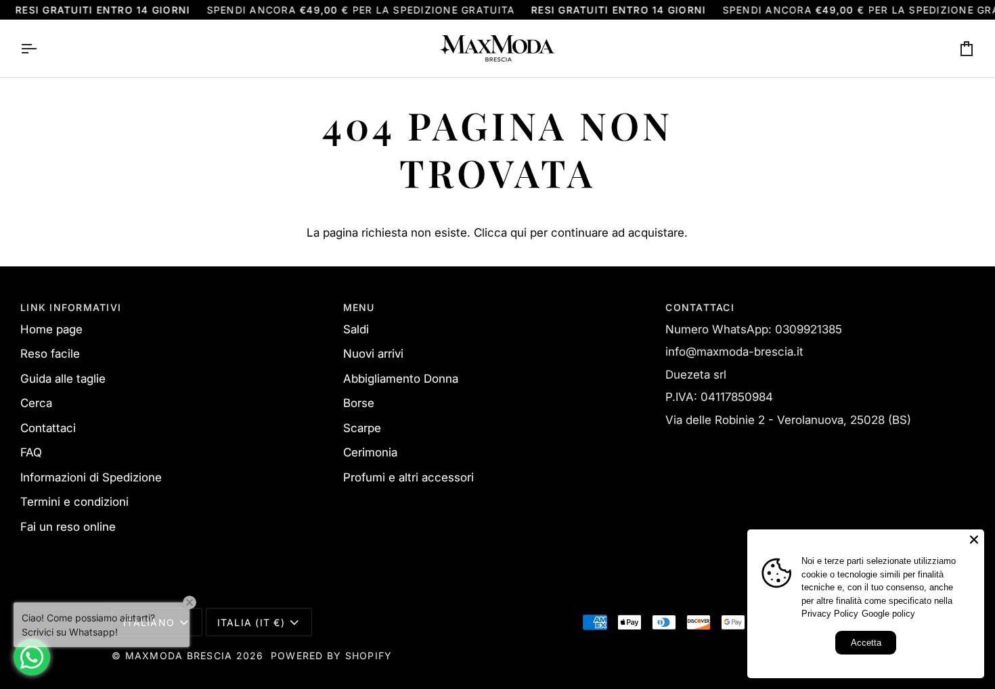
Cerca (36, 403)
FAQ (31, 452)
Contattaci (48, 428)
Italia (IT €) (251, 622)
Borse (358, 403)
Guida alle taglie (63, 378)
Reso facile (50, 353)
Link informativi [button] (70, 307)
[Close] (974, 539)
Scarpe (362, 428)
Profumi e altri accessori (408, 477)
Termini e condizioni (74, 501)
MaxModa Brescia (179, 655)
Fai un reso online (68, 526)
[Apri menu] (40, 48)
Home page (51, 329)
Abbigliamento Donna (400, 378)
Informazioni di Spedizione (91, 477)
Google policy (888, 614)
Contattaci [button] (699, 307)
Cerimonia (370, 452)
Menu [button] (359, 307)
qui (518, 232)
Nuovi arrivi (373, 353)
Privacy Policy (829, 614)
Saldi (356, 329)
